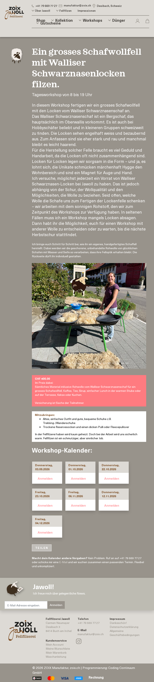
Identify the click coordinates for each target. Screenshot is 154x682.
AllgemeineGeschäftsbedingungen (125, 633)
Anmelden (45, 478)
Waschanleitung (56, 656)
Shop (40, 20)
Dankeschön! (118, 623)
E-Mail (63, 562)
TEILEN (41, 548)
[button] (138, 20)
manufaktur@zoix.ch (91, 634)
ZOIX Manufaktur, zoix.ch (62, 667)
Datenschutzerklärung (124, 627)
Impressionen (87, 10)
